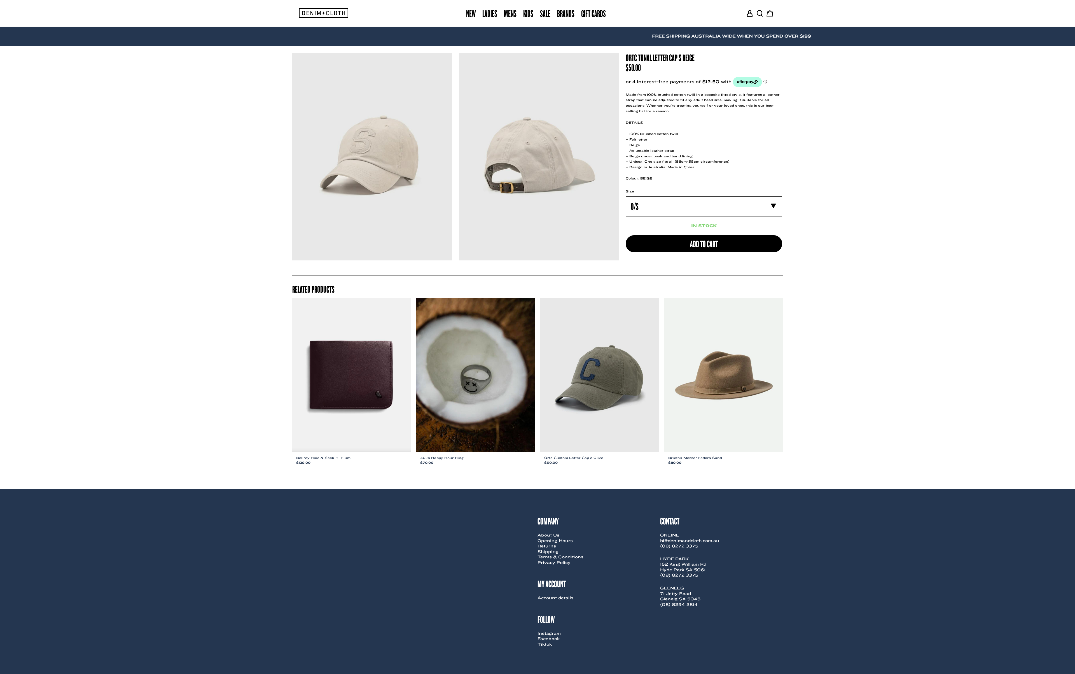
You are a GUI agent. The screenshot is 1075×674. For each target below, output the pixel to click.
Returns (547, 546)
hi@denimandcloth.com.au (689, 540)
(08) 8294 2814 (679, 604)
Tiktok (545, 644)
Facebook (549, 638)
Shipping (548, 551)
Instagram (549, 633)
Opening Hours (555, 540)
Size (630, 191)
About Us (548, 535)
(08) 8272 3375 (679, 546)
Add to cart (704, 243)
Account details (555, 597)
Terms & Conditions (560, 556)
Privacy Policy (554, 562)
